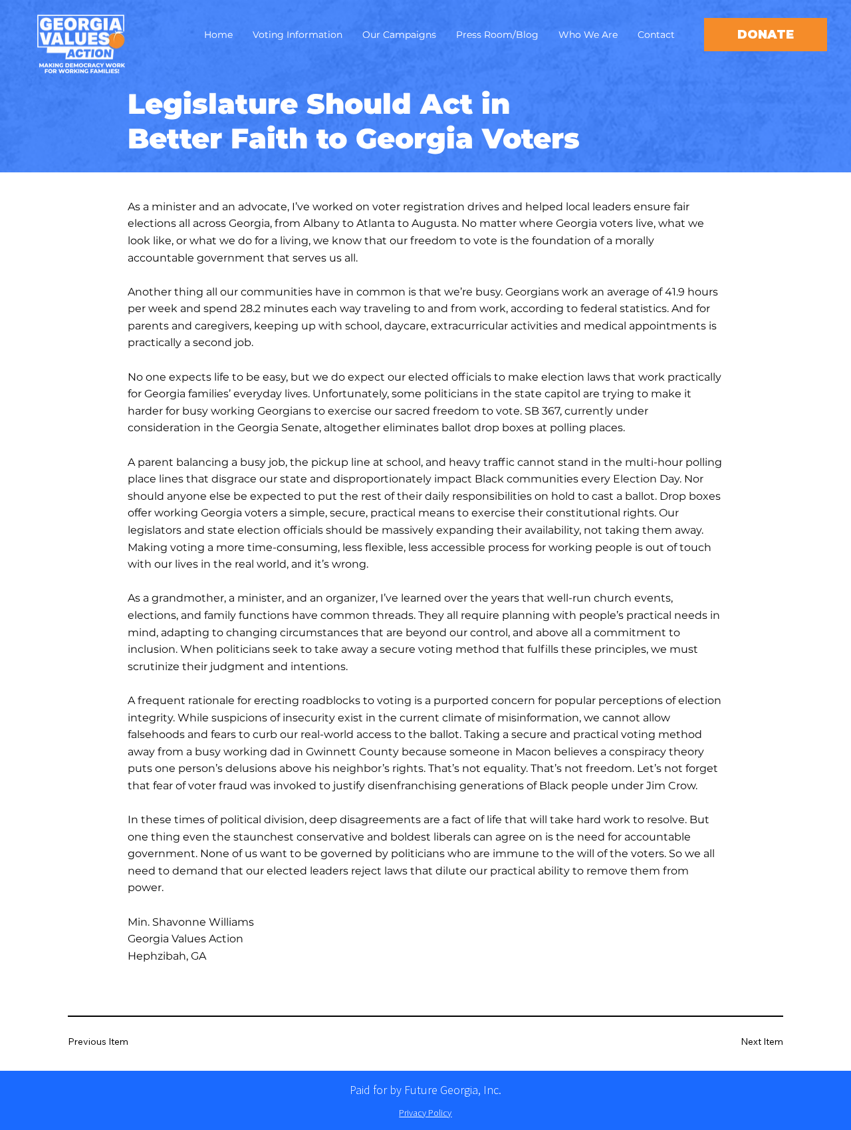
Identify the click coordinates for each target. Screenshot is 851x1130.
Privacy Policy (425, 1113)
